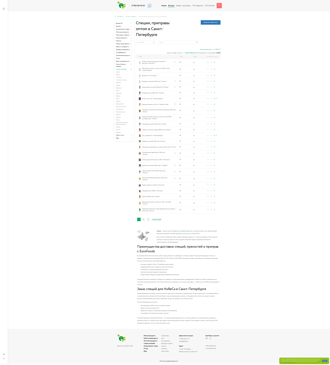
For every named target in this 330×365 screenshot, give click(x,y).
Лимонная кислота (121, 106)
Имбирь (118, 85)
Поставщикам (198, 5)
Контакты (164, 349)
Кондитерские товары (123, 29)
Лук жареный (119, 109)
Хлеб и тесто (120, 135)
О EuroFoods (209, 5)
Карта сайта (165, 351)
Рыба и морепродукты (122, 61)
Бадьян (118, 72)
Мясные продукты (121, 38)
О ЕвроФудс (165, 336)
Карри (117, 91)
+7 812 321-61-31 (138, 6)
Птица (118, 58)
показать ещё (156, 220)
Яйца (117, 138)
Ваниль (118, 75)
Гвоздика (118, 83)
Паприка (118, 117)
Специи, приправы (121, 69)
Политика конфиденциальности (169, 361)
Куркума (118, 101)
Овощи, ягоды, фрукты (123, 44)
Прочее (118, 127)
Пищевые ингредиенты (123, 50)
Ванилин (119, 77)
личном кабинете (190, 53)
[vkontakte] (4, 355)
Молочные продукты (122, 32)
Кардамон (119, 88)
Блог (162, 338)
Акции (163, 5)
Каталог (171, 5)
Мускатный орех (120, 112)
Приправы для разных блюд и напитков (122, 123)
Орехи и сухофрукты (122, 47)
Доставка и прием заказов (166, 344)
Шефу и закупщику (183, 5)
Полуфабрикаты (121, 53)
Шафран (118, 132)
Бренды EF (119, 23)
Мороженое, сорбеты (122, 35)
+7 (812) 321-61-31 (184, 339)
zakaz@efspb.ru (183, 341)
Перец (118, 120)
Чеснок (118, 130)
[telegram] (4, 359)
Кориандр (119, 93)
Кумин (117, 98)
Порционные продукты (123, 55)
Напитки (118, 41)
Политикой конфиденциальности (288, 362)
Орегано (118, 114)
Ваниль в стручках (122, 80)
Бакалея (118, 26)
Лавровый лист (120, 104)
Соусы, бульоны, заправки (121, 65)
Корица (118, 96)
